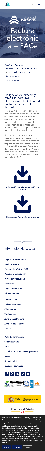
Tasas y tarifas (12, 80)
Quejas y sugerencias (13, 366)
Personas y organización (15, 274)
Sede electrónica (11, 342)
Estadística (9, 284)
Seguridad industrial (13, 289)
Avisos (7, 356)
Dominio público (11, 361)
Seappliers (9, 329)
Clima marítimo (11, 309)
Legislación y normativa (15, 260)
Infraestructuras (11, 293)
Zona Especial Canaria (14, 319)
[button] (7, 374)
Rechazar (17, 447)
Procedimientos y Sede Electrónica (21, 69)
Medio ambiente (11, 265)
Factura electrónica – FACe (20, 72)
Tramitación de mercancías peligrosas (21, 352)
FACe (6, 347)
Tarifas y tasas (10, 314)
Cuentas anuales (13, 76)
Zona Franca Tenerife (14, 324)
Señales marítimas (12, 305)
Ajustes (28, 447)
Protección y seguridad (14, 279)
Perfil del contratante (14, 337)
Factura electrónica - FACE (16, 269)
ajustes (4, 443)
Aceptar (6, 447)
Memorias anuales (12, 300)
